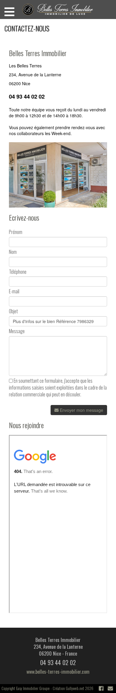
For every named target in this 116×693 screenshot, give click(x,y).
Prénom (15, 232)
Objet (13, 311)
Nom (13, 252)
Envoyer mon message (81, 410)
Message (17, 331)
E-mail (14, 291)
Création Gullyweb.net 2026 (73, 688)
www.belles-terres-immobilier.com (58, 671)
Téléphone (17, 271)
